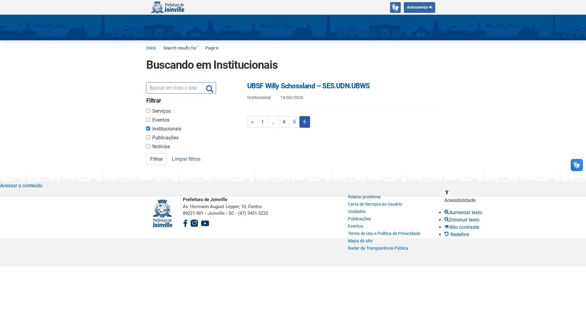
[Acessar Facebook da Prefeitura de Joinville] (185, 222)
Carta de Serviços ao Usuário (375, 204)
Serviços (161, 111)
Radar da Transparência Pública (378, 248)
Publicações (165, 138)
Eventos (160, 120)
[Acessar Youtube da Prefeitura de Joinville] (205, 222)
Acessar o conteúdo (21, 186)
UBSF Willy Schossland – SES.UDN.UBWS (308, 86)
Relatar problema (364, 196)
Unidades (357, 211)
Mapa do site (360, 240)
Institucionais (166, 129)
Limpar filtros (186, 159)
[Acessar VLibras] (395, 7)
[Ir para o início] (167, 7)
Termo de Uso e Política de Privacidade (384, 233)
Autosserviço (418, 7)
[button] (446, 193)
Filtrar (156, 159)
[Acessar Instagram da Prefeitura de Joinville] (194, 222)
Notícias (161, 146)
